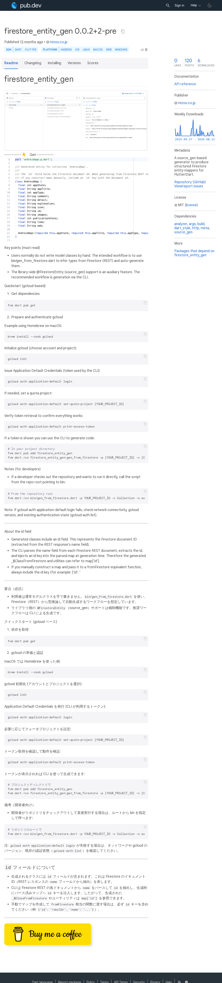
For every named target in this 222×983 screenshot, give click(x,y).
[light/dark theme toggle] (209, 5)
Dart (18, 49)
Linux (86, 49)
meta (205, 228)
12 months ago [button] (31, 42)
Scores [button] (92, 63)
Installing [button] (54, 63)
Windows (121, 49)
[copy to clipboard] (145, 303)
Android (66, 49)
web (108, 49)
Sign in (179, 5)
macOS (98, 49)
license (191, 205)
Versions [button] (74, 63)
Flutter (30, 49)
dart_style (182, 228)
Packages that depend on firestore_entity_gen (194, 253)
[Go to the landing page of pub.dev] (26, 5)
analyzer (180, 224)
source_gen (183, 232)
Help (194, 5)
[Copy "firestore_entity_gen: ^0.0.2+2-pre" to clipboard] (123, 31)
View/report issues (188, 186)
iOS (77, 49)
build (201, 224)
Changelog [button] (32, 63)
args (192, 224)
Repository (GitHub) (190, 182)
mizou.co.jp (58, 42)
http (195, 228)
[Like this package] (142, 49)
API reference (185, 84)
